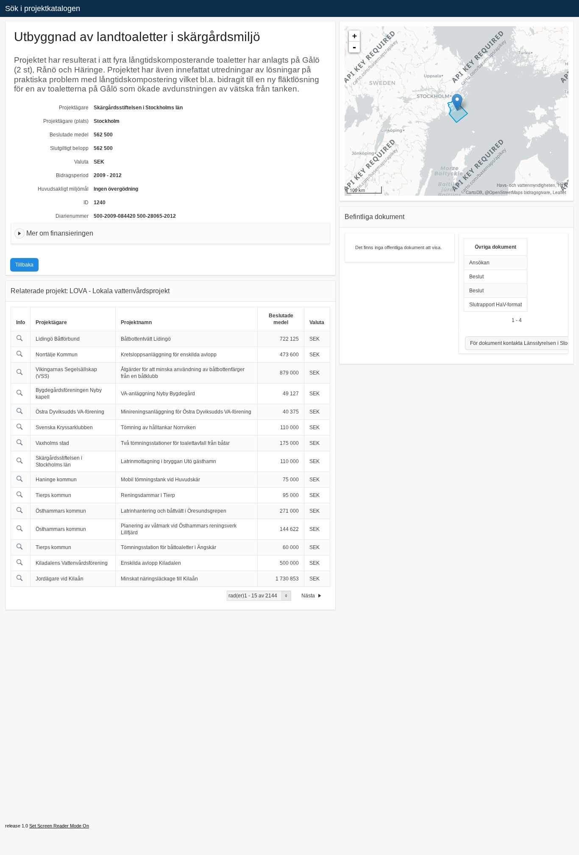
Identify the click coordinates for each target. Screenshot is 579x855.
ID (86, 202)
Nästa (308, 596)
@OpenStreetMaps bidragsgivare (517, 192)
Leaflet (559, 192)
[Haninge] (457, 102)
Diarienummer (72, 216)
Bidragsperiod (72, 175)
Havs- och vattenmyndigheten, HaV (531, 185)
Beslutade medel (69, 135)
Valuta (81, 162)
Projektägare (74, 108)
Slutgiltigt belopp (69, 148)
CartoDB (474, 192)
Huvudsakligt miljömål (63, 189)
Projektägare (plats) (66, 121)
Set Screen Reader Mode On (59, 825)
